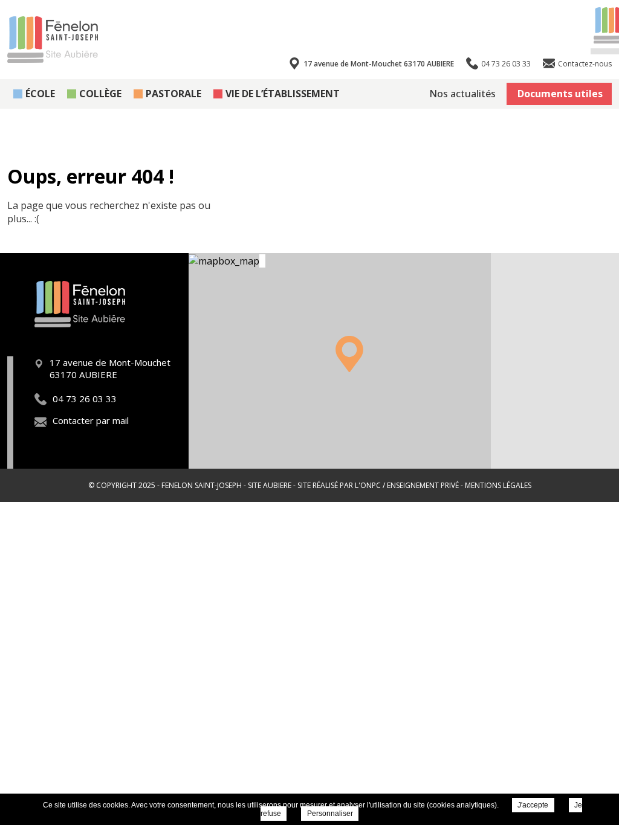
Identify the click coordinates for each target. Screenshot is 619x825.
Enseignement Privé (423, 485)
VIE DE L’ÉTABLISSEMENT (282, 93)
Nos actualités (462, 93)
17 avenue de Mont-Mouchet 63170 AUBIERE (378, 64)
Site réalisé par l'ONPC (339, 485)
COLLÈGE (100, 93)
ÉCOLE (40, 93)
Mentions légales (498, 485)
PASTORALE (173, 93)
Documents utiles (560, 93)
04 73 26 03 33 (85, 399)
